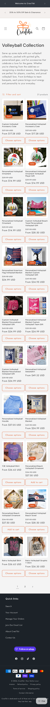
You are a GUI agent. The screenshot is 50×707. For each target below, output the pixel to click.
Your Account (12, 612)
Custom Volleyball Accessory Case (10, 125)
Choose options (13, 140)
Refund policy (23, 684)
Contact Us (10, 637)
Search (9, 606)
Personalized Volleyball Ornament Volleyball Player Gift (35, 173)
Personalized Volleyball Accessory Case (35, 125)
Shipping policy (34, 688)
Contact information (26, 693)
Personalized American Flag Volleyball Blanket (12, 271)
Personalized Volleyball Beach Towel (35, 514)
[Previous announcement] (5, 4)
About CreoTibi (12, 631)
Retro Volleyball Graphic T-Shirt (36, 561)
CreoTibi (21, 681)
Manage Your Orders (15, 618)
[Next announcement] (45, 4)
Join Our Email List (14, 625)
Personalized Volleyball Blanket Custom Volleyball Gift (35, 272)
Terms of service (19, 688)
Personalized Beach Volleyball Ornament (34, 467)
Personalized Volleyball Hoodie (12, 420)
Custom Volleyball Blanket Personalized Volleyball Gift (11, 322)
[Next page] (32, 587)
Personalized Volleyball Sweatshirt (35, 370)
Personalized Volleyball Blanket (35, 420)
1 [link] (17, 586)
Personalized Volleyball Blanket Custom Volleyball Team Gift (35, 322)
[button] (5, 29)
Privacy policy (35, 684)
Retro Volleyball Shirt (11, 560)
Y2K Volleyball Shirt (11, 466)
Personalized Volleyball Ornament (12, 172)
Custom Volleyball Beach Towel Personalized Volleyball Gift (36, 223)
